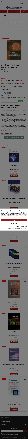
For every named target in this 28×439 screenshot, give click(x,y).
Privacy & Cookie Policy (21, 226)
